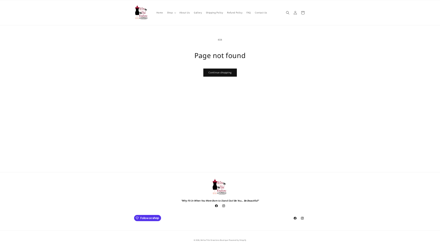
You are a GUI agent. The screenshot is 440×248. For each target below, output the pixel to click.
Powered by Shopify (237, 240)
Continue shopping (220, 72)
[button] (171, 12)
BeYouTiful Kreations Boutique (214, 240)
